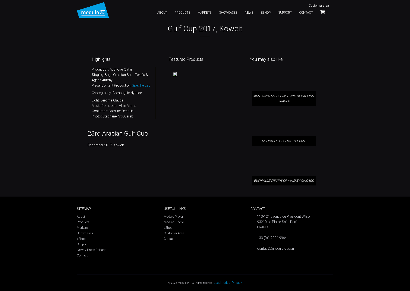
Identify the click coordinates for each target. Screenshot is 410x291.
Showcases (228, 12)
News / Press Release (91, 250)
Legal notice (222, 282)
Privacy (237, 282)
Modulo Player (173, 216)
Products (182, 12)
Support (285, 12)
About (162, 12)
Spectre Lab (141, 85)
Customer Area (174, 233)
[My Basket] (324, 12)
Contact (306, 12)
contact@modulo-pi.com (276, 248)
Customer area (319, 5)
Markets (205, 12)
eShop (266, 12)
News (249, 12)
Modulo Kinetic (174, 222)
